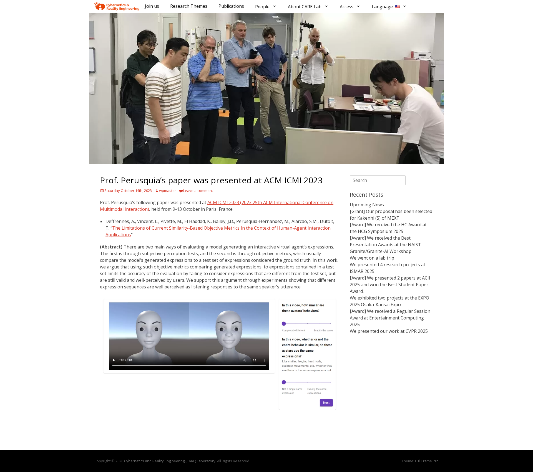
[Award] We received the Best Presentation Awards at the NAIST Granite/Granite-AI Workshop (385, 244)
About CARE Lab (304, 7)
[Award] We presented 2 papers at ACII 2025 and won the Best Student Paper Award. (390, 284)
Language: (383, 7)
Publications (231, 6)
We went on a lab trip (372, 258)
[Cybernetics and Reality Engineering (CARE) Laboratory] (116, 6)
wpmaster (167, 190)
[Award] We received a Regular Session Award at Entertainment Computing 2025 (390, 318)
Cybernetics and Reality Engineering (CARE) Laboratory (169, 460)
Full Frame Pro (427, 460)
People (262, 7)
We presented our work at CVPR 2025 (389, 331)
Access (346, 7)
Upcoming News (367, 205)
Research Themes (188, 6)
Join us (152, 6)
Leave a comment (198, 190)
